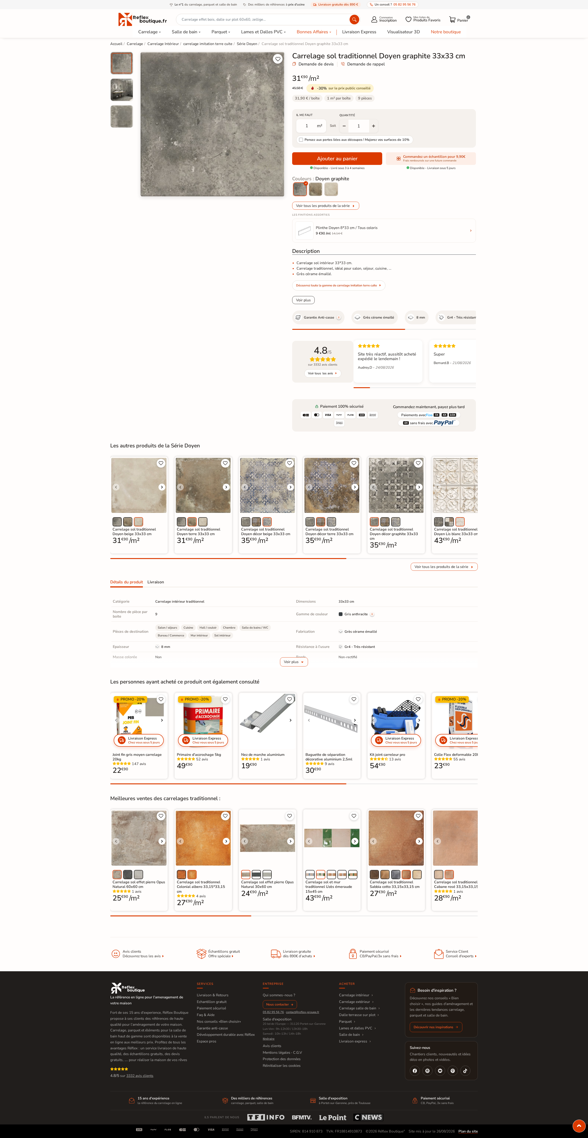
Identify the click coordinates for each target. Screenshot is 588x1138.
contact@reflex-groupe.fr (302, 1012)
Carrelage (148, 32)
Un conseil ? (395, 4)
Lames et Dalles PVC (262, 32)
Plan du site (468, 1131)
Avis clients (272, 1045)
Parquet (219, 32)
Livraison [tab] (155, 582)
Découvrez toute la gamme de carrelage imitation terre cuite (336, 285)
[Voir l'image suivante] (161, 487)
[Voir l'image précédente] (116, 487)
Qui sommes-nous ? (279, 995)
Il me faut (304, 115)
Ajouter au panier (337, 158)
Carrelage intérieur (354, 995)
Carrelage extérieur (354, 1001)
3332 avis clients (139, 1075)
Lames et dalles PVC (355, 1028)
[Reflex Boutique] (143, 19)
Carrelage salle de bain (357, 1008)
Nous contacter (277, 1004)
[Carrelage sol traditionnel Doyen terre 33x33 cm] (315, 189)
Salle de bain (184, 32)
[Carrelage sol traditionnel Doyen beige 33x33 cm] (331, 189)
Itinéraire (268, 1039)
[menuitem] (121, 63)
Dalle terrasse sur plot (357, 1014)
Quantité (347, 115)
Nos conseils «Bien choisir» (219, 1021)
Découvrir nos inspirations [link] (433, 1027)
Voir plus (303, 300)
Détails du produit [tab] (126, 582)
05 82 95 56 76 (273, 1012)
